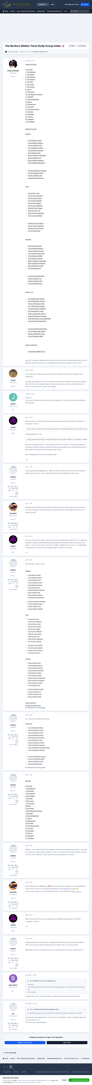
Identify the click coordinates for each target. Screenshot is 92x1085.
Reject (64, 1080)
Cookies (23, 1072)
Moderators (14, 516)
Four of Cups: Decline (35, 201)
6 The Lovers (29, 801)
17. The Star (29, 112)
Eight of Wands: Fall (34, 158)
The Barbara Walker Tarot (40, 52)
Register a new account (25, 1042)
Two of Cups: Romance (35, 196)
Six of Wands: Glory (34, 153)
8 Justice (28, 806)
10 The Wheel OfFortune (33, 811)
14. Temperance (30, 104)
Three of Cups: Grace (35, 198)
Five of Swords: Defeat (35, 256)
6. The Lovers (29, 84)
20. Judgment (29, 119)
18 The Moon (29, 831)
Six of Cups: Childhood (35, 206)
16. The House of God (32, 109)
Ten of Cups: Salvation (35, 216)
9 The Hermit (29, 808)
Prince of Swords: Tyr (35, 279)
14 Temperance (30, 821)
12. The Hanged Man (32, 99)
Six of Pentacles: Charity (36, 311)
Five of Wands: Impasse (35, 150)
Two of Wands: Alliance (35, 143)
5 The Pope (29, 798)
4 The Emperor (30, 796)
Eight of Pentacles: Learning (37, 316)
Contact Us (16, 1072)
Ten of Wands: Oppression (36, 163)
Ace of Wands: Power (35, 141)
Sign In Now (67, 1042)
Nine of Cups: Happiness (36, 213)
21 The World (29, 838)
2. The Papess (29, 75)
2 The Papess (29, 791)
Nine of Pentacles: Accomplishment (39, 319)
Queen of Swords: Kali (35, 281)
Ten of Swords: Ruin (34, 268)
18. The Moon (29, 114)
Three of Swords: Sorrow (36, 251)
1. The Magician (30, 72)
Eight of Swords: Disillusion (36, 263)
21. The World (29, 122)
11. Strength (29, 97)
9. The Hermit (29, 92)
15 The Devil (29, 823)
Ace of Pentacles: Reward (36, 299)
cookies (15, 1080)
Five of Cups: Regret (34, 203)
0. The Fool (28, 69)
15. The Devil (29, 107)
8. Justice (28, 89)
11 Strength (29, 813)
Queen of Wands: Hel (35, 176)
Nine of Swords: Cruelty (35, 266)
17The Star (29, 828)
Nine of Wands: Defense (36, 160)
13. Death (28, 102)
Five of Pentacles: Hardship (37, 309)
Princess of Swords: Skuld (36, 276)
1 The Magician (30, 789)
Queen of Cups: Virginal (35, 228)
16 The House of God (32, 826)
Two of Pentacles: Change (36, 301)
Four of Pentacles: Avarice (36, 306)
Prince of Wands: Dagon (36, 173)
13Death (28, 818)
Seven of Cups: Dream (35, 208)
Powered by (80, 1072)
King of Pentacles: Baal (35, 336)
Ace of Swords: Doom (35, 246)
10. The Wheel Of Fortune (33, 94)
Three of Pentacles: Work (36, 304)
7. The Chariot (30, 87)
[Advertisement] (46, 26)
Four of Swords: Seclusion (36, 254)
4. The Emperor (30, 79)
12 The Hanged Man (32, 816)
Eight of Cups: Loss (34, 211)
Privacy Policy (7, 1072)
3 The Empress (30, 794)
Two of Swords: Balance (35, 248)
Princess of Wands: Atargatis (37, 171)
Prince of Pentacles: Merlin (36, 331)
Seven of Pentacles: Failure (37, 314)
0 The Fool (28, 786)
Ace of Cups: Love (33, 193)
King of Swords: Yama (35, 284)
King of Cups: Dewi (34, 231)
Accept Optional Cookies (80, 1080)
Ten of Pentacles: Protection (37, 321)
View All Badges (13, 496)
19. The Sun (29, 117)
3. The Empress (30, 77)
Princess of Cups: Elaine (35, 223)
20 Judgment (29, 836)
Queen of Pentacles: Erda (36, 334)
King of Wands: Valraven (36, 178)
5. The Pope (29, 82)
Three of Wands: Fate (35, 145)
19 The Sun (29, 833)
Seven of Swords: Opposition (37, 261)
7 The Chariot (29, 803)
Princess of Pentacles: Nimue (37, 329)
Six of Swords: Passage (35, 258)
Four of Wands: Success (35, 148)
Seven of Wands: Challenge (37, 155)
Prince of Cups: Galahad (36, 226)
